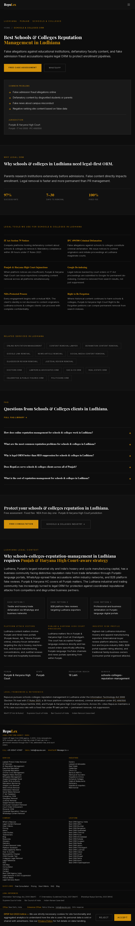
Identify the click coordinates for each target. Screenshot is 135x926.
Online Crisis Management (13, 773)
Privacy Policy (45, 921)
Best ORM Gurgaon (76, 841)
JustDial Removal (9, 800)
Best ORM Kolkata (76, 839)
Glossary (6, 841)
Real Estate (73, 766)
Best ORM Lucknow (76, 850)
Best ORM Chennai (76, 833)
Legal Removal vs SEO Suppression (17, 875)
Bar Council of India (60, 713)
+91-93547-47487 (14, 750)
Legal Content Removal (12, 824)
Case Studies (8, 833)
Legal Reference (9, 860)
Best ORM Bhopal (76, 856)
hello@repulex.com (38, 750)
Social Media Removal (11, 792)
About (5, 830)
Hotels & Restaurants (77, 781)
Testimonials (8, 835)
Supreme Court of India (37, 713)
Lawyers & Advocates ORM (44, 370)
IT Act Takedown (9, 794)
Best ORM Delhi (75, 824)
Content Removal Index (12, 845)
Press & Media (8, 878)
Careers (6, 869)
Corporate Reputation (11, 770)
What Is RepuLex (9, 822)
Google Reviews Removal (12, 803)
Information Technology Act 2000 (107, 697)
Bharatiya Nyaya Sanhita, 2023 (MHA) (97, 897)
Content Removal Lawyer (63, 346)
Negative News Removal (12, 775)
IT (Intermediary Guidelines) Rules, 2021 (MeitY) (58, 897)
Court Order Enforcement (13, 807)
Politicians (73, 783)
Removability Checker (11, 854)
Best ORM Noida (75, 843)
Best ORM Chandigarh (78, 848)
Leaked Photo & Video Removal (15, 762)
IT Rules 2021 (33, 700)
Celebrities (73, 768)
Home (7, 28)
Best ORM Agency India (12, 873)
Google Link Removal (18, 354)
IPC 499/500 (119, 700)
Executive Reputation (11, 768)
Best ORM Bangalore (77, 828)
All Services (7, 764)
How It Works (8, 826)
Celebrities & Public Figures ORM (25, 378)
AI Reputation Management (13, 766)
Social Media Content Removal (87, 354)
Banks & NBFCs (75, 773)
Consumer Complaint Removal (15, 805)
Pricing (5, 828)
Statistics (6, 843)
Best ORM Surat (75, 854)
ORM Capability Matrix (12, 850)
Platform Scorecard (10, 848)
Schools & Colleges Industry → (65, 524)
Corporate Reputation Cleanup (15, 811)
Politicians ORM (60, 378)
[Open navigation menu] (128, 4)
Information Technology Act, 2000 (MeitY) (19, 897)
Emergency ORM (9, 796)
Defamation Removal (11, 790)
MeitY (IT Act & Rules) (14, 713)
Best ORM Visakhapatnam (79, 863)
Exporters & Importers (77, 785)
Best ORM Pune (75, 835)
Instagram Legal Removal (13, 858)
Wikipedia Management (12, 777)
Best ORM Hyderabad (77, 830)
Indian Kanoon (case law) (83, 713)
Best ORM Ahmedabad (78, 837)
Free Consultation (21, 524)
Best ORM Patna (75, 858)
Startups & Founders (77, 775)
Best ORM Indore (75, 852)
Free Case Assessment (23, 67)
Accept (123, 917)
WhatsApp (55, 68)
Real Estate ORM (98, 370)
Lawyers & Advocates (77, 764)
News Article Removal (50, 354)
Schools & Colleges (76, 779)
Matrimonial (73, 788)
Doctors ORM (14, 370)
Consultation (8, 867)
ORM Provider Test (10, 856)
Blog (4, 837)
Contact (6, 871)
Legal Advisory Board (11, 880)
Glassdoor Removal (10, 798)
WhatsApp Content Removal (14, 813)
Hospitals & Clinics (76, 777)
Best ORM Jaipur (75, 845)
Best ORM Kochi (75, 860)
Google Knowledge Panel (12, 779)
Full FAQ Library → (15, 417)
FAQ (4, 863)
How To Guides (8, 852)
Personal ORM (8, 809)
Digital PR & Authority (11, 781)
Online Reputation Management (24, 346)
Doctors (72, 762)
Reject (104, 917)
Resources (7, 839)
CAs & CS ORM (73, 370)
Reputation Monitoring (11, 783)
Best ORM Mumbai (76, 826)
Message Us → (63, 750)
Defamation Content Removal (101, 346)
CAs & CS (73, 770)
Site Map (6, 865)
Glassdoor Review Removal (22, 361)
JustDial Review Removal (59, 361)
